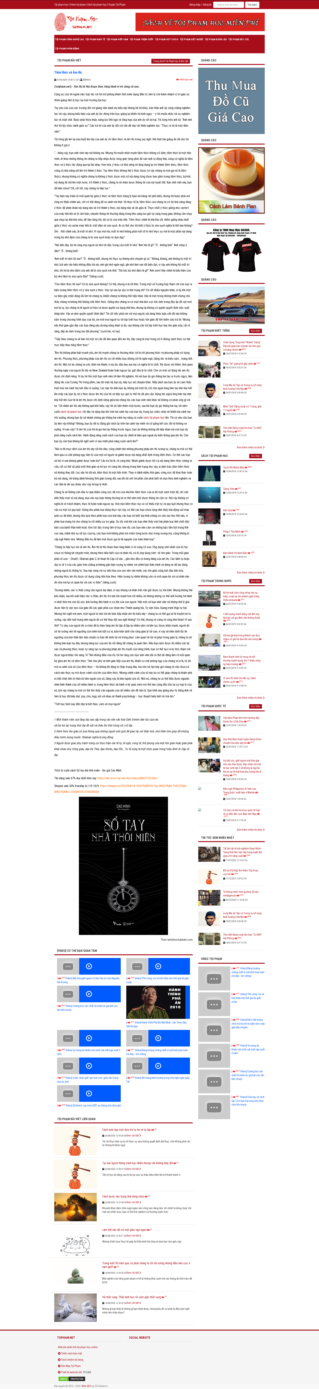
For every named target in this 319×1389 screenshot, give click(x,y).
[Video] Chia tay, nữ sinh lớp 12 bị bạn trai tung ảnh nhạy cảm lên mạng (247, 1101)
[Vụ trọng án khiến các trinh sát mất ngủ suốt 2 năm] (89, 1038)
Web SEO (86, 1386)
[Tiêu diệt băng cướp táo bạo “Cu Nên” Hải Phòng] (209, 434)
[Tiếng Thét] (209, 495)
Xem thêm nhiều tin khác (250, 447)
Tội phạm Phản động (67, 48)
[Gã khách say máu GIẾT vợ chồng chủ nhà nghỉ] (89, 1093)
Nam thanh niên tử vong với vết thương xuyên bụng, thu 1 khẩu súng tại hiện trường (241, 660)
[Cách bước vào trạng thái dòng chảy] (75, 1207)
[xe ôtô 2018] (231, 305)
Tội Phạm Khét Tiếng (215, 330)
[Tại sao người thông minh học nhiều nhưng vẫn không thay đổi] (75, 1174)
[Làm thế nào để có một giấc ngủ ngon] (75, 1241)
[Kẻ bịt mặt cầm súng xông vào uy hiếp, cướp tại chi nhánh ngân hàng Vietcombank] (209, 598)
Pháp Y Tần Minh (231, 531)
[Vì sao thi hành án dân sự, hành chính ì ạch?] (209, 684)
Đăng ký (207, 4)
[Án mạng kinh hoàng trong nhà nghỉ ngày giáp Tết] (158, 1066)
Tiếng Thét (228, 488)
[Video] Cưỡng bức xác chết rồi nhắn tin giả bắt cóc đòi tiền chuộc (247, 1075)
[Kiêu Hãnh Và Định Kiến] (209, 559)
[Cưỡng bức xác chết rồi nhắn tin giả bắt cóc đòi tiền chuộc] (89, 994)
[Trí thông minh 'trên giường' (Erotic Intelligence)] (209, 898)
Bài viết (184, 61)
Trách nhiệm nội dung (72, 1359)
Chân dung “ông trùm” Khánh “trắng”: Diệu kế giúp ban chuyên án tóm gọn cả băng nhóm (242, 346)
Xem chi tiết (132, 1135)
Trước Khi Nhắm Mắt (233, 467)
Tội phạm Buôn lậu (216, 39)
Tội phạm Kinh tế (95, 39)
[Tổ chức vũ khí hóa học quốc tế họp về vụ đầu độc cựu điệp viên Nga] (209, 816)
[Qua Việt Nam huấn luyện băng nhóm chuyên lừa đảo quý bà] (209, 745)
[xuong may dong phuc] (231, 249)
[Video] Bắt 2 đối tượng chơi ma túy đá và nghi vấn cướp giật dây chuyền (248, 1023)
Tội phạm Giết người (191, 39)
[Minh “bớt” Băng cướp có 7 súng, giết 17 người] (209, 412)
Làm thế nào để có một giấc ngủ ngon (124, 1230)
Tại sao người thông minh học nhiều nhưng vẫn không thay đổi (137, 1163)
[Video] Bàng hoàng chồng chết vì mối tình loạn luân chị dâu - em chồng (247, 972)
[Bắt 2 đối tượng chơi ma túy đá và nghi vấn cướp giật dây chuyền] (214, 1030)
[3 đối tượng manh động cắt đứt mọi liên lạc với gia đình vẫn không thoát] (209, 620)
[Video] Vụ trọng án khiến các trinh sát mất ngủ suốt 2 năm (248, 1049)
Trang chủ (158, 61)
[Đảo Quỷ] (209, 516)
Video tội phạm (78, 4)
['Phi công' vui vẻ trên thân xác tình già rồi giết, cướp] (158, 966)
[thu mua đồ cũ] (231, 100)
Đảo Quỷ (227, 510)
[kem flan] (231, 180)
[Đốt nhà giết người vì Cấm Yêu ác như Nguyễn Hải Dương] (89, 966)
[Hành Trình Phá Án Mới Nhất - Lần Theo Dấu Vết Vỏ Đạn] (158, 1002)
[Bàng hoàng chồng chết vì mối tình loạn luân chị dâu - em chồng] (158, 1038)
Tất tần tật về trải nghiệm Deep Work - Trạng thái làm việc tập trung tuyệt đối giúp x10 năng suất (242, 852)
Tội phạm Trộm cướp (141, 39)
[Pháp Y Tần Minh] (209, 537)
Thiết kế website (69, 1372)
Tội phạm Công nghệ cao (69, 39)
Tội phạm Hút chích (166, 39)
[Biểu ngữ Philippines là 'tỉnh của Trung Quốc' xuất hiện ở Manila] (209, 795)
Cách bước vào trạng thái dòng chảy (123, 1196)
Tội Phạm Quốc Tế (213, 706)
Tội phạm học (61, 4)
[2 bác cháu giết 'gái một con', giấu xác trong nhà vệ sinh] (89, 1066)
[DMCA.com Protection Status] (87, 1379)
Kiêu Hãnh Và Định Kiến (235, 553)
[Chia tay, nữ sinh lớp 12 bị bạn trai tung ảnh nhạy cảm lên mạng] (214, 1107)
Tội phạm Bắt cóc (238, 39)
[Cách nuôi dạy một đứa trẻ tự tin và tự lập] (75, 1141)
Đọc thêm (255, 330)
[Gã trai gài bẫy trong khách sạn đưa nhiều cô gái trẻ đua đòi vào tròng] (209, 641)
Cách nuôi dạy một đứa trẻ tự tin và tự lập (126, 1129)
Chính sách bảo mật (71, 1353)
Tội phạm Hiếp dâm (117, 39)
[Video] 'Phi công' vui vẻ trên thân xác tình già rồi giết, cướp (247, 998)
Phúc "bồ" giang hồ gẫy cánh (238, 363)
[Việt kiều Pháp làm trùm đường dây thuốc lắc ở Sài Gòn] (209, 724)
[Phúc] (209, 370)
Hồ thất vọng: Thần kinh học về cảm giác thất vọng (131, 1297)
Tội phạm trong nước (216, 581)
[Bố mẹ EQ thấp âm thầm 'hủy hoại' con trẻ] (209, 876)
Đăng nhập (194, 4)
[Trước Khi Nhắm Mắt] (209, 473)
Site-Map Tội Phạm (71, 1365)
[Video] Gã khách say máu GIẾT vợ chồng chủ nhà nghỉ (89, 1105)
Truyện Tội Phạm (117, 4)
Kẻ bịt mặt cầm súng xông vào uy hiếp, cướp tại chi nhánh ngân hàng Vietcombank (241, 596)
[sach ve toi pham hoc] (200, 22)
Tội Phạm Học (172, 61)
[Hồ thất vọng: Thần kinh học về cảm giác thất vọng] (75, 1308)
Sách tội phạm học (97, 4)
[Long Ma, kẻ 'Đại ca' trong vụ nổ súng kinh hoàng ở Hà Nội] (209, 391)
